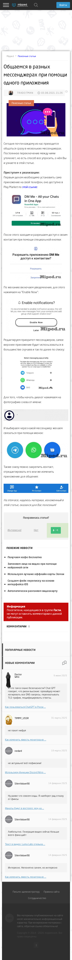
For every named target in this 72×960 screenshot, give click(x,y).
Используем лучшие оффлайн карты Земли (36, 574)
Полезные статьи (27, 56)
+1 (57, 530)
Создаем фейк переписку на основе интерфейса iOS (31, 582)
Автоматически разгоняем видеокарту (33, 590)
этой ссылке (29, 187)
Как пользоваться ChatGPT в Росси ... (25, 706)
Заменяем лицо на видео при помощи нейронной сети (32, 565)
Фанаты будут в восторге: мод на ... (24, 808)
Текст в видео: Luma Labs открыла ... (25, 844)
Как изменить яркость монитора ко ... (25, 739)
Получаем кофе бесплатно (25, 557)
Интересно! (14, 530)
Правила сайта (51, 892)
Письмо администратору (26, 892)
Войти (63, 5)
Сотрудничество (37, 898)
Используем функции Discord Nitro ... (25, 772)
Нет (36, 530)
